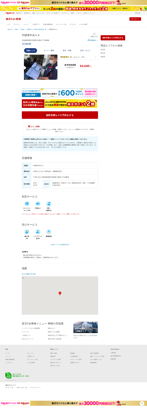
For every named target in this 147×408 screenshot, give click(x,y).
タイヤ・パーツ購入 (76, 359)
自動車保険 (93, 362)
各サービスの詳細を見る (60, 244)
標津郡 (103, 49)
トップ (8, 24)
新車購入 (72, 353)
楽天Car (10, 29)
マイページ (17, 24)
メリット (26, 24)
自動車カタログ (74, 362)
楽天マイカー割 (54, 365)
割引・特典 (67, 50)
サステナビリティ (35, 387)
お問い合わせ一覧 (22, 387)
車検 (16, 29)
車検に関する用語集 (54, 339)
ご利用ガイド (36, 24)
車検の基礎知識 (47, 24)
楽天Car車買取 (94, 353)
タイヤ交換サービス (96, 359)
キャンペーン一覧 (61, 24)
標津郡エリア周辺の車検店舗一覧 (36, 29)
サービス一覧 (9, 387)
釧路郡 (103, 57)
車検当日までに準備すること (57, 335)
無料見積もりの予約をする (113, 38)
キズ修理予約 (74, 356)
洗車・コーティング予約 (97, 356)
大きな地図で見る (28, 274)
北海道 (22, 29)
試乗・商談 (53, 353)
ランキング (73, 24)
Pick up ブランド (27, 339)
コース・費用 (49, 50)
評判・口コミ (85, 50)
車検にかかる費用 (54, 332)
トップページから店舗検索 (31, 328)
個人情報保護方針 (116, 356)
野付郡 (103, 53)
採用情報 (113, 359)
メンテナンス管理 (55, 359)
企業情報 (113, 353)
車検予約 (53, 356)
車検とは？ (51, 328)
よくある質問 (83, 24)
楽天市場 (137, 13)
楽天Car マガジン (55, 362)
